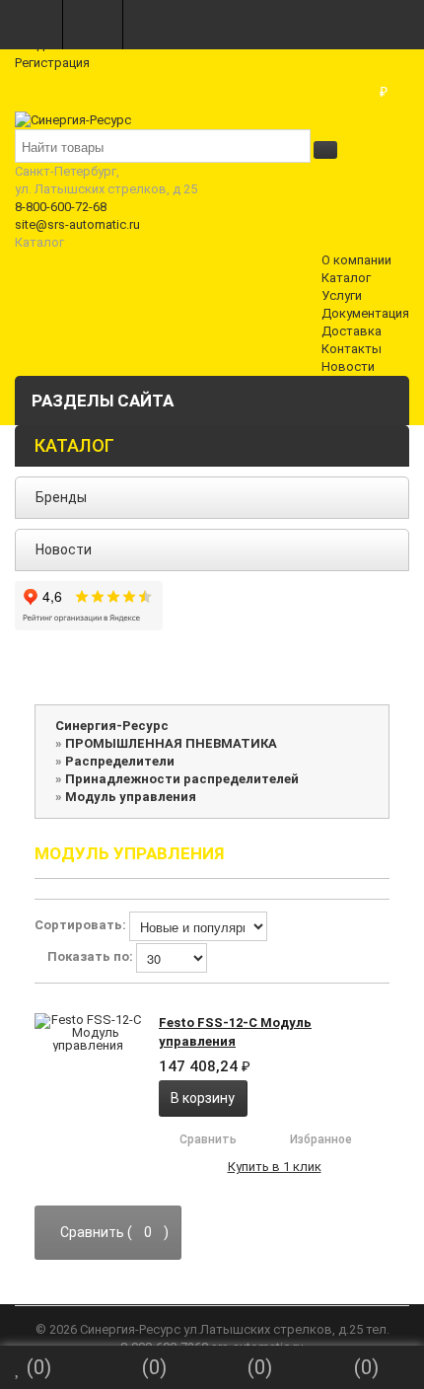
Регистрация (52, 62)
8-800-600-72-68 (60, 206)
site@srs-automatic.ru (77, 224)
